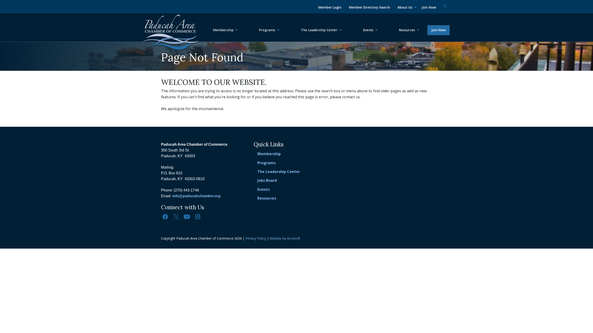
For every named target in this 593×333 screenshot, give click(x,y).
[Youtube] (187, 216)
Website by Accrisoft (285, 238)
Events (263, 189)
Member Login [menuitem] (329, 7)
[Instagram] (197, 216)
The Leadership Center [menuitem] (319, 30)
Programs (266, 162)
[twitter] (176, 216)
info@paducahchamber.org (196, 196)
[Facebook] (165, 216)
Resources (266, 198)
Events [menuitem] (368, 30)
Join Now (438, 30)
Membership (269, 153)
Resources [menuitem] (407, 30)
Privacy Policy (256, 238)
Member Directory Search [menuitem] (369, 7)
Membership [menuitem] (223, 30)
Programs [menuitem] (267, 30)
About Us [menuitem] (404, 7)
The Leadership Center (278, 171)
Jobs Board (267, 180)
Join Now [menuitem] (429, 7)
